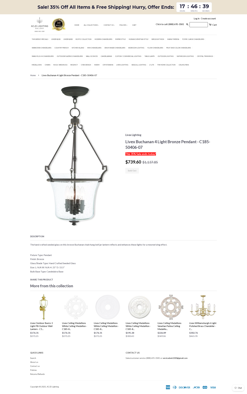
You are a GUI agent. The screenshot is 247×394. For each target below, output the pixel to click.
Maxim (96, 65)
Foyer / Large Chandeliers (193, 39)
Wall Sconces (92, 56)
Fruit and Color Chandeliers (178, 48)
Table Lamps (150, 56)
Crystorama (108, 65)
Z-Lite (151, 65)
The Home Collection (166, 65)
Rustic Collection (83, 39)
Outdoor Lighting (166, 56)
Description (37, 236)
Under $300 (67, 39)
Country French (61, 48)
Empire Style (120, 39)
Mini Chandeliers (94, 48)
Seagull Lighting (139, 65)
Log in (197, 18)
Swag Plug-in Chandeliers (43, 56)
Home (76, 25)
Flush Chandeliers (155, 48)
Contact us (109, 25)
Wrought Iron (158, 39)
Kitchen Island (78, 48)
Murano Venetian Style (138, 39)
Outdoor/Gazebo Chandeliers (70, 56)
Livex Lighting (122, 65)
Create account (208, 18)
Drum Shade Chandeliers (114, 48)
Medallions (37, 65)
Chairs (47, 65)
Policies (123, 25)
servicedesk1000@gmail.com (175, 358)
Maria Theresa (173, 39)
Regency (74, 65)
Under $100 (55, 39)
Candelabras (106, 56)
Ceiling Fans (184, 65)
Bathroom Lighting (185, 56)
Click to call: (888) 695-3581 (170, 24)
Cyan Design (86, 65)
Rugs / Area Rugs (60, 65)
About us (34, 362)
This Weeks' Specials (40, 39)
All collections (91, 25)
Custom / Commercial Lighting (128, 56)
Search (33, 358)
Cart (134, 25)
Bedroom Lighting (136, 48)
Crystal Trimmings (205, 56)
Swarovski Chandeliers (41, 48)
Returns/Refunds (37, 374)
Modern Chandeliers (103, 39)
